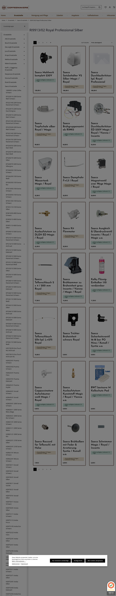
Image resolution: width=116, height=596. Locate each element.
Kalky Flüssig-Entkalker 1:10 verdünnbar (99, 282)
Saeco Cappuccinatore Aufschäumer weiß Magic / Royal (44, 393)
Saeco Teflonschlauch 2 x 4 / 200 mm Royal (44, 284)
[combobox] (89, 7)
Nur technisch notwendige (60, 561)
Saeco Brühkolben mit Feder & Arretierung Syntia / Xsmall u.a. (73, 448)
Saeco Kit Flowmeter (69, 230)
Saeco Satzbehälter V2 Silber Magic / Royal (72, 77)
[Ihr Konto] (110, 7)
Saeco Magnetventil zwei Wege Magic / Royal (101, 182)
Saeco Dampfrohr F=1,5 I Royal (73, 179)
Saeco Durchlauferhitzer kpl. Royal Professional (101, 77)
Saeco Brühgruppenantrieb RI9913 (73, 126)
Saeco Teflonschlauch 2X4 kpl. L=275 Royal (43, 338)
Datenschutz (16, 564)
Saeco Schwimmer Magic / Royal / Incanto (101, 444)
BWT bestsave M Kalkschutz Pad (101, 389)
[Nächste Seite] (46, 42)
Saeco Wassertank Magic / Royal (43, 180)
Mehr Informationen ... (19, 561)
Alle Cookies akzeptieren (95, 561)
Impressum (24, 564)
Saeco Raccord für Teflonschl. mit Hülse (45, 444)
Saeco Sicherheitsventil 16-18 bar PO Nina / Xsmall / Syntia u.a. (100, 339)
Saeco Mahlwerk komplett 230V (44, 74)
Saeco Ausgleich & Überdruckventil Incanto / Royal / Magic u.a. (101, 233)
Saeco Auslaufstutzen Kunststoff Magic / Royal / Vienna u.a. (73, 393)
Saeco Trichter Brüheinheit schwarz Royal (71, 336)
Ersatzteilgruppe (9, 26)
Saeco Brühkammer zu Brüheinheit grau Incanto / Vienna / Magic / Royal (73, 285)
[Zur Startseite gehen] (13, 7)
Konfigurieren (78, 561)
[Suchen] (99, 7)
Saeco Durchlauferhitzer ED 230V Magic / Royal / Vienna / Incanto (101, 129)
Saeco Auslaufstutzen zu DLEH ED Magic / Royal (45, 233)
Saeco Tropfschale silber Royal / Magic (45, 126)
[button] (24, 35)
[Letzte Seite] (50, 42)
